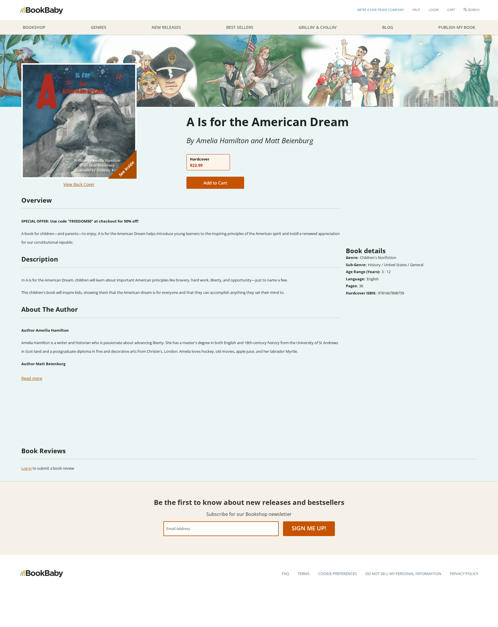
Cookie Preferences (337, 573)
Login (434, 10)
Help (416, 10)
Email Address (178, 528)
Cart (451, 10)
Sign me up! (309, 528)
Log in (26, 468)
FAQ (285, 573)
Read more (31, 378)
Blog (387, 27)
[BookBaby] (46, 10)
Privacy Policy (464, 573)
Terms (304, 573)
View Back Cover (79, 184)
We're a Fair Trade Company (380, 10)
